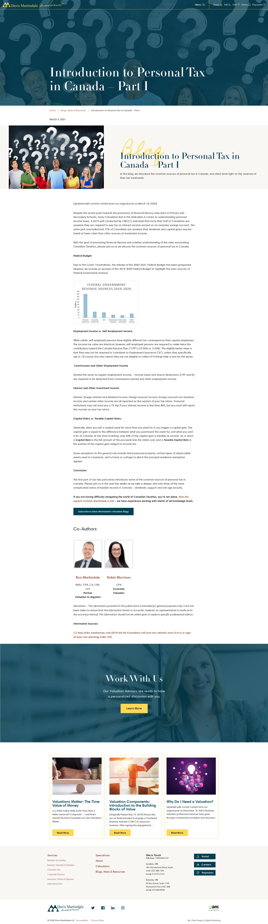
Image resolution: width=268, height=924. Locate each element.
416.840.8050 (158, 890)
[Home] (33, 4)
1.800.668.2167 (161, 858)
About (99, 860)
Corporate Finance (56, 874)
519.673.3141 (158, 874)
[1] (130, 220)
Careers (206, 864)
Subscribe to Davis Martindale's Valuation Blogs (103, 511)
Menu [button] (198, 4)
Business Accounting (56, 860)
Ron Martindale (88, 577)
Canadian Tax (53, 869)
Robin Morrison (119, 577)
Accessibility (82, 920)
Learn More (134, 708)
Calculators (103, 866)
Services (52, 855)
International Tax (54, 883)
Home (53, 110)
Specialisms (103, 855)
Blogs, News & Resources (73, 110)
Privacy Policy (97, 920)
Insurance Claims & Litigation (60, 879)
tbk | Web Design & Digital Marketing (204, 920)
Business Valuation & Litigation (61, 865)
